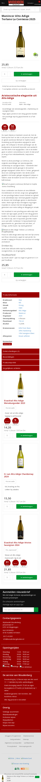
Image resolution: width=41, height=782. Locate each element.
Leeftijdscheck (29, 743)
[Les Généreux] (26, 667)
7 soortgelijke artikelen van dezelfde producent (18, 89)
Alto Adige (22, 311)
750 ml (21, 321)
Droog (21, 305)
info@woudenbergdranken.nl (13, 639)
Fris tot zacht (10, 408)
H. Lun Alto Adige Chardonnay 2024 (18, 475)
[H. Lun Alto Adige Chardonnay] (20, 456)
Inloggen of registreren (13, 736)
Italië (20, 308)
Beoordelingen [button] (8, 357)
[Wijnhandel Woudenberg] (16, 3)
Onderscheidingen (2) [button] (11, 351)
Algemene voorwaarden (13, 743)
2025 (20, 316)
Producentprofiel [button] (9, 362)
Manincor (22, 313)
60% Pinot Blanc (25, 328)
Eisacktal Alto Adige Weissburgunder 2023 (14, 401)
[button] (12, 127)
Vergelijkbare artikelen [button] (11, 368)
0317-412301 (8, 636)
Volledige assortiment (11, 712)
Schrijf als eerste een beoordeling (14, 86)
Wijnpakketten (8, 720)
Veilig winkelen (15, 739)
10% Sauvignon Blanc (26, 333)
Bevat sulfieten (24, 336)
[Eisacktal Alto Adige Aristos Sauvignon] (20, 527)
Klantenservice (28, 736)
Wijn (20, 300)
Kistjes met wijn (8, 723)
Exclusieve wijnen (9, 717)
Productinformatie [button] (10, 295)
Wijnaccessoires (9, 725)
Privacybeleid (12, 746)
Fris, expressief (11, 550)
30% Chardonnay (25, 331)
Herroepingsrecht (25, 746)
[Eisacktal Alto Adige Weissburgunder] (20, 385)
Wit (20, 303)
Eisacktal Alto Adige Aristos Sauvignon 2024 (17, 543)
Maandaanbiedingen (10, 714)
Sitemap (26, 739)
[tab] (20, 295)
